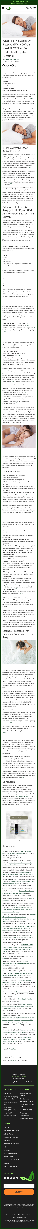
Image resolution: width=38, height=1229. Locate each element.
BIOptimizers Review (10, 1153)
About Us (6, 1127)
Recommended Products (11, 1160)
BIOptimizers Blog (26, 1110)
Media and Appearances (24, 1114)
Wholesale (7, 1140)
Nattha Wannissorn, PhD (11, 59)
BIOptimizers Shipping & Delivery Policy (11, 1098)
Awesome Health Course (12, 1131)
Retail (5, 1147)
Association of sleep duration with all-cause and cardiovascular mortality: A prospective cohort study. (18, 928)
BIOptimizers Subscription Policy (10, 1109)
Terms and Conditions (11, 1214)
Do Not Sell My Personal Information (10, 1114)
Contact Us (7, 1093)
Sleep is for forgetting (14, 1023)
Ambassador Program (11, 1137)
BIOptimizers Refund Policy (10, 1103)
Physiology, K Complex (25, 999)
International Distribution (11, 1144)
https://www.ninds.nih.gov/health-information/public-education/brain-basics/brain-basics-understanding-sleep (17, 910)
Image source (19, 243)
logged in (13, 1060)
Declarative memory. (22, 992)
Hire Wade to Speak (26, 1118)
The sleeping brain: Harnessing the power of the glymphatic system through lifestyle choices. (16, 1039)
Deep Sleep (12, 1049)
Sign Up (19, 1192)
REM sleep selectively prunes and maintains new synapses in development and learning (17, 1006)
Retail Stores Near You (11, 1166)
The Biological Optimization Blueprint (27, 1100)
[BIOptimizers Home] (8, 8)
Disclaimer (29, 1214)
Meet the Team (8, 1157)
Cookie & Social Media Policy (19, 1217)
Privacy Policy (21, 1214)
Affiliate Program (9, 1134)
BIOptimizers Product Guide (27, 1105)
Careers (6, 1163)
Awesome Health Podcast (25, 1095)
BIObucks (7, 1150)
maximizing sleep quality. (22, 796)
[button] (3, 8)
